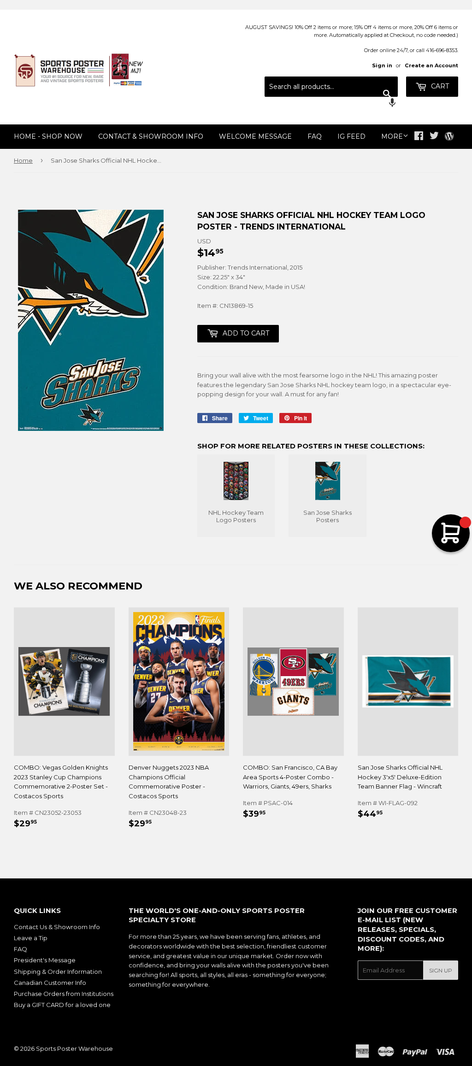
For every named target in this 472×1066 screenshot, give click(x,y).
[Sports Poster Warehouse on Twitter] (434, 137)
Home (23, 160)
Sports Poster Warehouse (74, 1048)
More (392, 136)
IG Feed (351, 136)
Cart (439, 86)
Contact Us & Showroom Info (57, 927)
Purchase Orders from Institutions (63, 993)
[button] (331, 104)
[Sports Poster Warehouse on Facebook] (419, 137)
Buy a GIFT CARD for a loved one (62, 1004)
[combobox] (331, 87)
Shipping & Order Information (58, 971)
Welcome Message (255, 136)
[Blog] (449, 137)
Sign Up (440, 970)
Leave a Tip (30, 938)
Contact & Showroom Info (150, 136)
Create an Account (431, 65)
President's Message (45, 960)
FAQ (314, 136)
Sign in (382, 65)
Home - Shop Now (48, 136)
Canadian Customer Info (50, 982)
